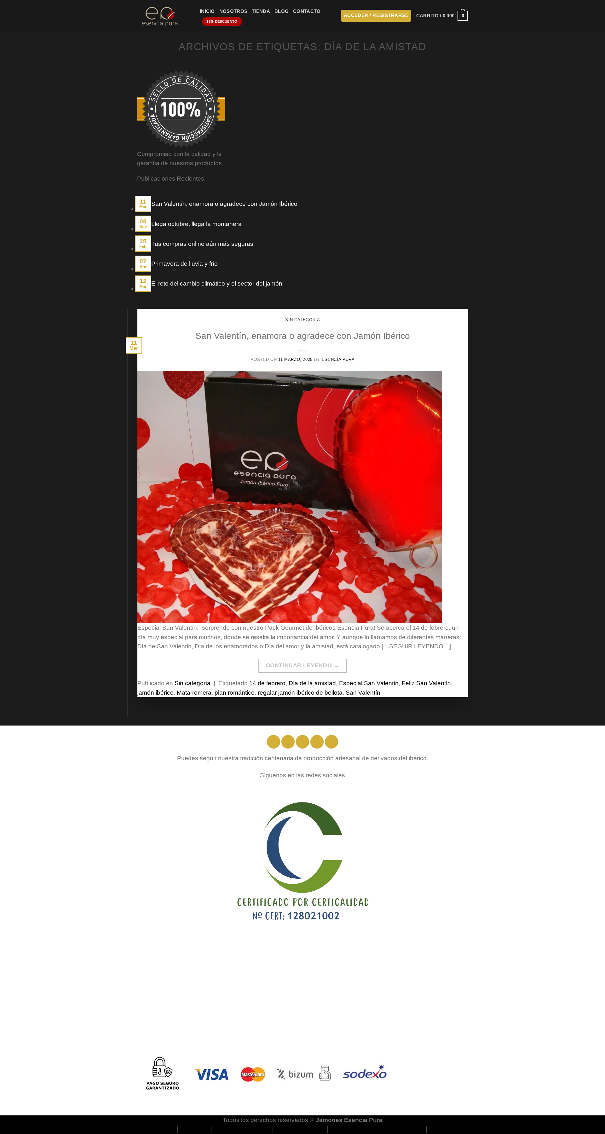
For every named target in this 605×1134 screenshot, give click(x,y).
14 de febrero (267, 683)
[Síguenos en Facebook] (273, 741)
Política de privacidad (242, 1129)
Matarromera (194, 692)
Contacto (306, 11)
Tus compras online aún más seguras (202, 243)
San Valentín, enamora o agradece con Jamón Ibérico (224, 203)
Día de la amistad (312, 683)
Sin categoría (302, 319)
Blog (281, 11)
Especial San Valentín (369, 683)
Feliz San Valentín (426, 683)
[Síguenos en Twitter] (302, 741)
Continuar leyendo (302, 665)
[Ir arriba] (591, 1125)
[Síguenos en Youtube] (331, 741)
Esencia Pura (338, 359)
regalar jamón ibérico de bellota (300, 692)
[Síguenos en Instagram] (288, 741)
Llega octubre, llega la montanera (196, 224)
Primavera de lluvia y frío (184, 263)
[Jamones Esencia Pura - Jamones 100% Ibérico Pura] (163, 15)
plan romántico (235, 692)
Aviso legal (195, 1129)
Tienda (261, 11)
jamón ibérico (155, 692)
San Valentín (363, 692)
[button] (376, 16)
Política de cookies (300, 1129)
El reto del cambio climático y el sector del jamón (216, 283)
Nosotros (233, 11)
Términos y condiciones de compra (377, 1129)
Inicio (207, 11)
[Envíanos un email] (317, 741)
